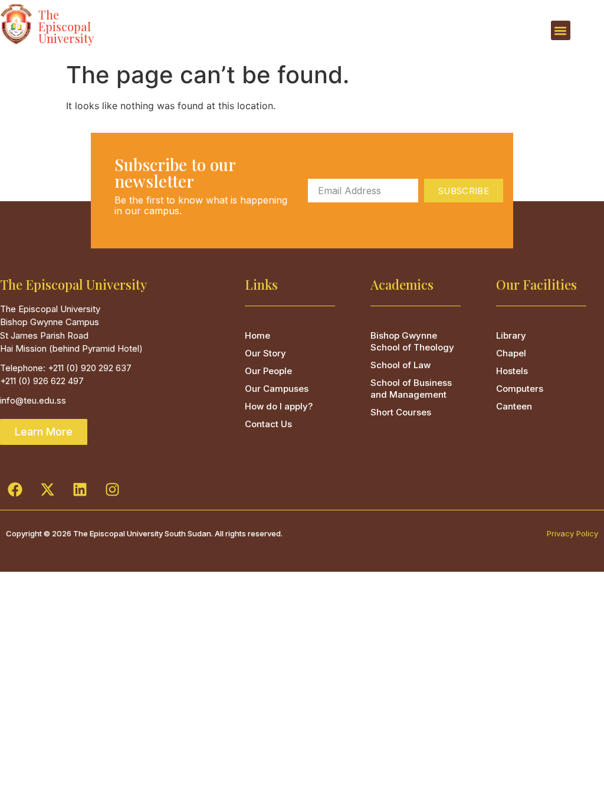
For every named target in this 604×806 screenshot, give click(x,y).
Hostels (512, 370)
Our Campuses (276, 388)
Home (257, 335)
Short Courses (400, 412)
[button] (560, 30)
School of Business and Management (411, 388)
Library (511, 335)
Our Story (265, 353)
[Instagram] (112, 489)
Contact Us (268, 424)
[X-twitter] (47, 489)
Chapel (511, 353)
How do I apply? (279, 406)
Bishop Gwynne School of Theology (412, 341)
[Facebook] (14, 489)
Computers (519, 388)
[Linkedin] (79, 489)
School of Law (400, 365)
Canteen (514, 406)
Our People (268, 370)
